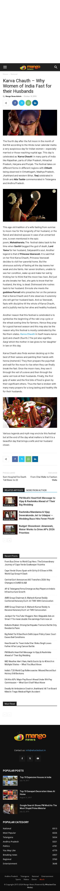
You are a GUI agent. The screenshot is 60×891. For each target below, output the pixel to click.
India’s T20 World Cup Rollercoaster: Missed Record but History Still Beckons (30, 672)
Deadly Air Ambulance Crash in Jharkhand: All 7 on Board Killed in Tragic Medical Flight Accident (31, 690)
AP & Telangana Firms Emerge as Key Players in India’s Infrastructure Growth (30, 590)
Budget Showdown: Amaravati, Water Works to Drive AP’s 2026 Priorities (37, 529)
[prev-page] (5, 540)
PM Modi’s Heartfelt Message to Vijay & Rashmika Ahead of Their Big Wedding (37, 501)
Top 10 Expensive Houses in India (35, 777)
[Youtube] (38, 758)
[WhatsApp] (28, 103)
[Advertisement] (30, 31)
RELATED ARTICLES (14, 490)
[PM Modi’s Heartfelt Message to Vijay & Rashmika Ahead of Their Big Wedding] (10, 501)
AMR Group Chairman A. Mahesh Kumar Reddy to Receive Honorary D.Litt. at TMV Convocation (27, 608)
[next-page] (9, 540)
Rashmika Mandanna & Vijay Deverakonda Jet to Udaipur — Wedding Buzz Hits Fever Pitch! (36, 515)
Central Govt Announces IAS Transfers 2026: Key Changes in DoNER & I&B (27, 581)
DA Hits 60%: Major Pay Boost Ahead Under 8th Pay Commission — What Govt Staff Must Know (28, 681)
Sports (18, 879)
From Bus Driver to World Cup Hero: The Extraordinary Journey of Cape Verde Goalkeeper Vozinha (29, 563)
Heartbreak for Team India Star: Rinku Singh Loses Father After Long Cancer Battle (28, 644)
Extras (34, 879)
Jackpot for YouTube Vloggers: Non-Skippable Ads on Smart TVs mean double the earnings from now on (29, 617)
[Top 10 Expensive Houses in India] (10, 781)
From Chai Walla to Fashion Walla (44, 478)
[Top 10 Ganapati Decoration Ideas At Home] (10, 795)
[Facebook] (15, 103)
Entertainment (47, 876)
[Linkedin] (35, 103)
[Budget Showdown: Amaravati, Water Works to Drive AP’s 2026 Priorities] (10, 529)
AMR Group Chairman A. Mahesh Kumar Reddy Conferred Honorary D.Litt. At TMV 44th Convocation (29, 599)
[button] (5, 67)
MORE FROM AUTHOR (36, 490)
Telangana (25, 876)
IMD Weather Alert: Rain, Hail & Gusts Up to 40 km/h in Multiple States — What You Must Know (29, 663)
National (14, 74)
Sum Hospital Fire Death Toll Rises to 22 (14, 478)
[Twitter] (22, 103)
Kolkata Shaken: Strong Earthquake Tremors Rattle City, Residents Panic (31, 626)
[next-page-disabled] (9, 714)
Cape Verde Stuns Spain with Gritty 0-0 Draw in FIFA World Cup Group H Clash (28, 572)
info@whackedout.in (36, 750)
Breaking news (9, 505)
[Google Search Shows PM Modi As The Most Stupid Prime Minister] (10, 809)
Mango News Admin (13, 96)
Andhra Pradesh (9, 533)
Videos (26, 879)
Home (5, 74)
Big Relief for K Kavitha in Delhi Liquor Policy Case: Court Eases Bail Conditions (30, 635)
